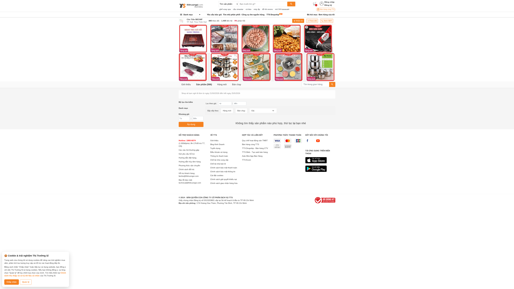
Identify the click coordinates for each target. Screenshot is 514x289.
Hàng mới (222, 84)
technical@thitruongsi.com (190, 183)
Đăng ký (328, 5)
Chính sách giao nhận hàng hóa (223, 183)
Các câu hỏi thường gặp (189, 150)
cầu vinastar (238, 9)
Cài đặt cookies (216, 175)
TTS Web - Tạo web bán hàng (255, 152)
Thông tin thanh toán (219, 156)
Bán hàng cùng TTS (327, 9)
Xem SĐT (327, 21)
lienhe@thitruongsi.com (189, 176)
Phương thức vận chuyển (189, 165)
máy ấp (257, 9)
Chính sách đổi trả (186, 169)
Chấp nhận (12, 282)
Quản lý (25, 282)
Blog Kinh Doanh (217, 144)
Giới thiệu (186, 84)
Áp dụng (191, 124)
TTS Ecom (246, 160)
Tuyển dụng (215, 148)
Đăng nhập (329, 2)
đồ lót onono (267, 9)
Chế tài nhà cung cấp (219, 160)
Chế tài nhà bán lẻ (218, 164)
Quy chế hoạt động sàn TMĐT (255, 140)
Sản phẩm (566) (204, 84)
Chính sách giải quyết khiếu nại (223, 179)
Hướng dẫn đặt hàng (187, 158)
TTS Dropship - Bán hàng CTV (255, 148)
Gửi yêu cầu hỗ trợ (187, 154)
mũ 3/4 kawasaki (282, 9)
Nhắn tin (299, 21)
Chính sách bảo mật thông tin (222, 171)
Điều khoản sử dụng (218, 152)
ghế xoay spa (225, 9)
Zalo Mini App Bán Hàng (252, 156)
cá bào (248, 9)
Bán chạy (236, 84)
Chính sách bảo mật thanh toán (223, 168)
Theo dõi (313, 21)
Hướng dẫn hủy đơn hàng (190, 162)
